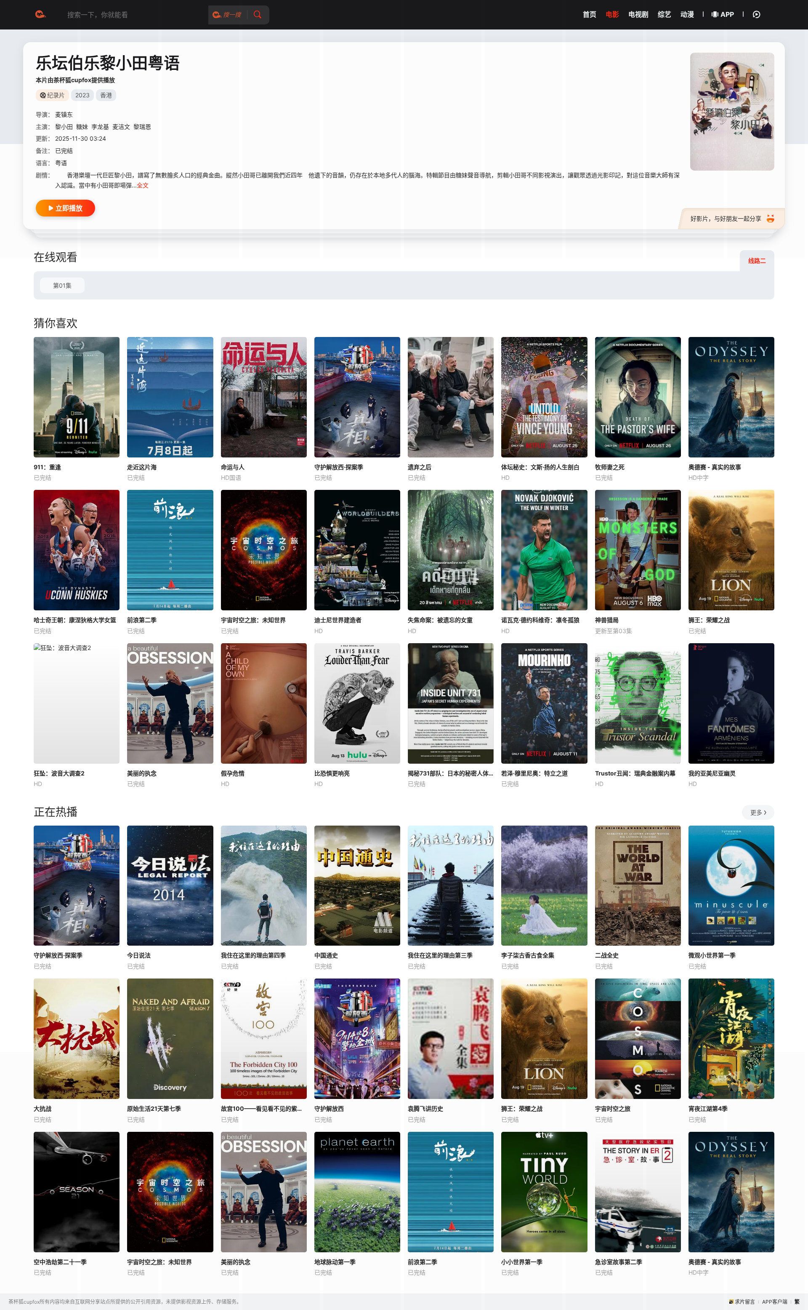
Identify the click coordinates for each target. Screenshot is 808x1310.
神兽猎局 (607, 619)
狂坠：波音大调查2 (59, 773)
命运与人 (233, 467)
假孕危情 (233, 773)
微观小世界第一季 (712, 955)
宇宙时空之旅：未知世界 (253, 619)
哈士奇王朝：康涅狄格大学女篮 (75, 619)
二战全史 (607, 955)
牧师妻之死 (610, 467)
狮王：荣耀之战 (709, 619)
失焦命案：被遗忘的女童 (440, 619)
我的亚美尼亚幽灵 (712, 773)
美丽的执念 (142, 773)
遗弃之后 (419, 467)
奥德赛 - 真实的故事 (714, 467)
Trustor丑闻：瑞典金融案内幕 (635, 773)
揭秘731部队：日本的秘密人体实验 (451, 773)
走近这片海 (142, 467)
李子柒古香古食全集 (527, 955)
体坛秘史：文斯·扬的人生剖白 (540, 467)
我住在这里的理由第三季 (440, 955)
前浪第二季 (142, 619)
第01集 (62, 285)
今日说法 (139, 955)
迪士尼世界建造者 (337, 619)
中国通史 (326, 955)
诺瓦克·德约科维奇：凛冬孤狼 (540, 619)
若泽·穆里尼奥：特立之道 (534, 773)
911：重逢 (47, 467)
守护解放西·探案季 (338, 467)
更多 (756, 812)
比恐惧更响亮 (332, 773)
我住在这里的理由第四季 (253, 955)
